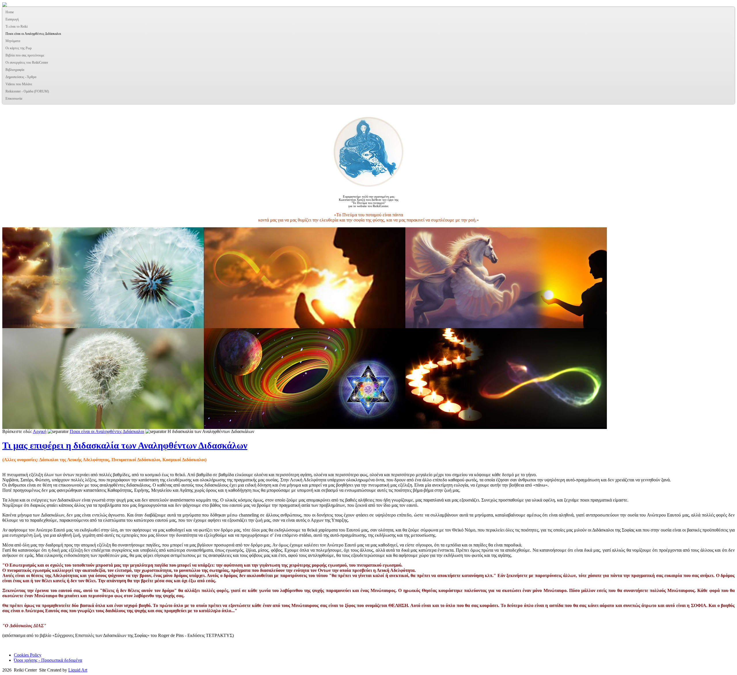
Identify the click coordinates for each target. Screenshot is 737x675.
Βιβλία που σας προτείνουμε (24, 55)
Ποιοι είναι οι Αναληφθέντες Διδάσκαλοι (33, 34)
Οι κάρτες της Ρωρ (18, 48)
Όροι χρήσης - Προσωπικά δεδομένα (48, 660)
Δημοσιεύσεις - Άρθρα (20, 77)
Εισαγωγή (12, 19)
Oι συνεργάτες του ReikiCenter (26, 62)
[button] (730, 26)
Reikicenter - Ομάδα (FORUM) (27, 91)
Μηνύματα (12, 41)
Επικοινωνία (13, 99)
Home (9, 12)
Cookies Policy (27, 655)
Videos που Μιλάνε (18, 84)
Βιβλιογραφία (14, 70)
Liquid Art (77, 670)
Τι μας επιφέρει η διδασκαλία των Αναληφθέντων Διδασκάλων (124, 445)
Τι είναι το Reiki (16, 26)
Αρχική (39, 431)
